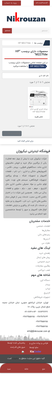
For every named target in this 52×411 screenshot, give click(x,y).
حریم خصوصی (44, 262)
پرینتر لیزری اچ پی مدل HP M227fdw (38, 110)
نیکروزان (15, 358)
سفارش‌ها (46, 230)
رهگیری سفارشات (42, 266)
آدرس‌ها (46, 239)
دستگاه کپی (45, 280)
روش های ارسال (43, 257)
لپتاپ (47, 289)
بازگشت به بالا (12, 133)
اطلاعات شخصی (43, 226)
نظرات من (46, 243)
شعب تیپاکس (44, 270)
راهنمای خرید (44, 253)
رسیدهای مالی (44, 235)
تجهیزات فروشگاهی (42, 297)
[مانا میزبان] (23, 352)
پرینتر (47, 284)
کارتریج (47, 293)
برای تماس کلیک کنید (25, 141)
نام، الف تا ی (43, 75)
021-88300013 (42, 3)
